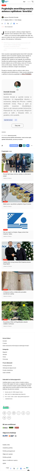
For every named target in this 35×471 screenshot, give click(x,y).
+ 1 (16, 120)
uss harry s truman (18, 139)
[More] (17, 23)
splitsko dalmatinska (7, 139)
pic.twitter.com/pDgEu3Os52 (11, 46)
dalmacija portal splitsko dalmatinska (11, 137)
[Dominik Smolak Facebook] (17, 90)
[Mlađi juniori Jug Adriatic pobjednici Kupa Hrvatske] (17, 192)
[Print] (14, 23)
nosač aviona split (26, 137)
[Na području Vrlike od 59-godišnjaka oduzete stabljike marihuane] (17, 310)
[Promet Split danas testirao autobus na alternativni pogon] (17, 162)
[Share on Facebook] (5, 23)
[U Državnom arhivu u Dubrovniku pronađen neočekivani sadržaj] (17, 280)
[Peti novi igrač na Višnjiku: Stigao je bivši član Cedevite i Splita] (17, 221)
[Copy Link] (11, 23)
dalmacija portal (12, 135)
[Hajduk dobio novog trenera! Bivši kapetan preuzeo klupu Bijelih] (17, 251)
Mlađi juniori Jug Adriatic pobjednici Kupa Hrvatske (17, 204)
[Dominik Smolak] (17, 84)
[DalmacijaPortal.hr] (5, 1)
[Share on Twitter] (8, 23)
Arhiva (4, 5)
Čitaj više (17, 125)
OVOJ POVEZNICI (26, 74)
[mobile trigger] (32, 1)
